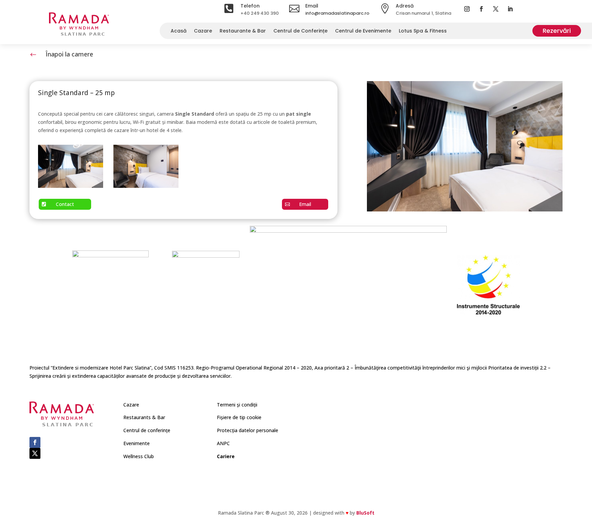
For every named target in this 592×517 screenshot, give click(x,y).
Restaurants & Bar (144, 417)
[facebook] (481, 8)
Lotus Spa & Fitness (423, 32)
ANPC (223, 443)
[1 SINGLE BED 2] (145, 186)
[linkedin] (510, 8)
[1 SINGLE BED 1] (70, 186)
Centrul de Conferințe (300, 32)
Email (305, 204)
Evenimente (136, 443)
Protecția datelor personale (247, 430)
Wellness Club (138, 456)
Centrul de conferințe (146, 430)
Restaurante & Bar (243, 32)
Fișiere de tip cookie (239, 417)
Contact (65, 204)
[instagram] (466, 8)
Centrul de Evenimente (363, 32)
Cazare (203, 32)
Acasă (178, 32)
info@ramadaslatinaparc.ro (337, 13)
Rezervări (557, 30)
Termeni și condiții (237, 404)
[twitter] (495, 8)
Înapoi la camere (69, 54)
